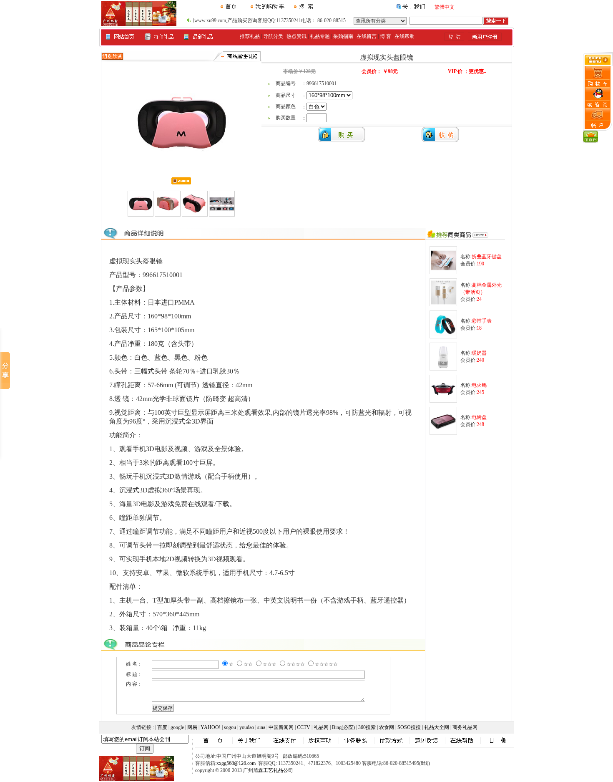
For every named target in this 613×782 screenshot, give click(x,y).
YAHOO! (211, 727)
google (177, 727)
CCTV (303, 727)
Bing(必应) (343, 727)
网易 (192, 727)
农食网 (386, 727)
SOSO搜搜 (409, 727)
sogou (230, 727)
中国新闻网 (281, 727)
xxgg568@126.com (236, 763)
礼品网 (321, 727)
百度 (162, 727)
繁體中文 (445, 7)
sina (261, 727)
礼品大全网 (436, 727)
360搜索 (367, 727)
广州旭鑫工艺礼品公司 (268, 770)
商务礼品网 (464, 727)
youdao (246, 727)
